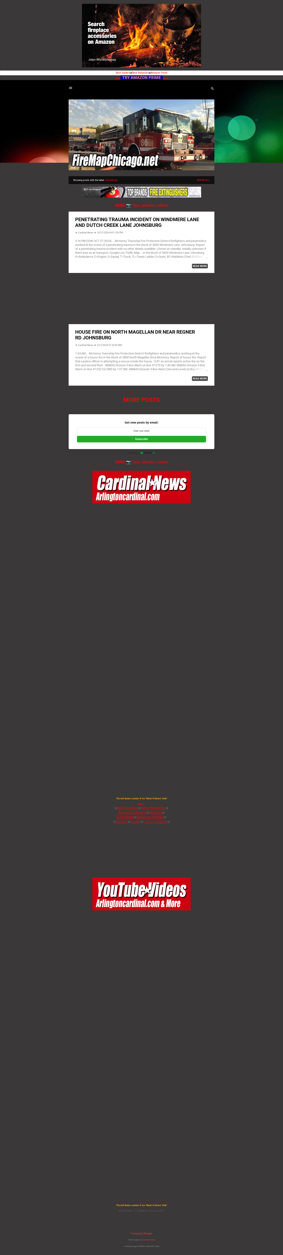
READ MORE (200, 266)
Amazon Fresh (159, 72)
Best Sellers (123, 72)
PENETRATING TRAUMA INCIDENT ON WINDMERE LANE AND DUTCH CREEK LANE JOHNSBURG (137, 222)
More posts (141, 399)
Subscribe (141, 439)
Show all (203, 180)
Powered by (133, 453)
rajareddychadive (148, 1240)
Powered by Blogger (141, 1233)
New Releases (140, 72)
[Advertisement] (141, 299)
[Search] (212, 89)
